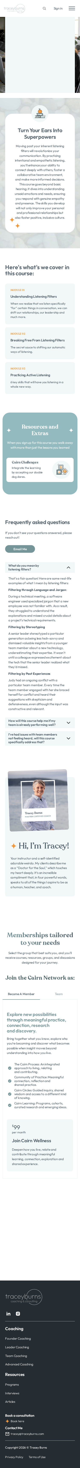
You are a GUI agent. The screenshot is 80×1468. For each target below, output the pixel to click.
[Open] (72, 8)
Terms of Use (37, 1457)
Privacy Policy (14, 1457)
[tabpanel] (40, 1089)
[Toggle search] (44, 8)
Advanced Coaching (19, 1364)
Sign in (58, 8)
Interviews (12, 1393)
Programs (12, 1384)
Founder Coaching (18, 1338)
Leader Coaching (17, 1347)
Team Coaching (16, 1356)
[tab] (21, 994)
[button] (40, 567)
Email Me (20, 549)
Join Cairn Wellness (31, 1140)
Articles (10, 1402)
